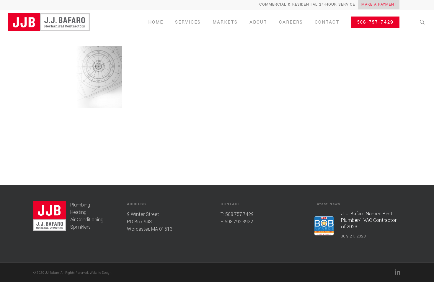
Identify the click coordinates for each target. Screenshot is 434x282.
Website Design (101, 272)
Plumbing (80, 204)
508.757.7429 (239, 214)
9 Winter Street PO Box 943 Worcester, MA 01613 (149, 221)
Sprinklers (80, 227)
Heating (78, 212)
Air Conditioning (86, 219)
